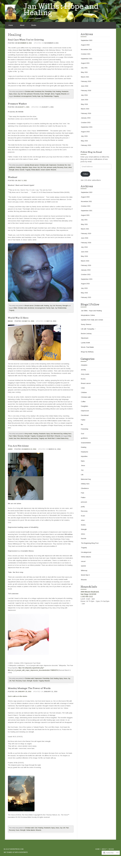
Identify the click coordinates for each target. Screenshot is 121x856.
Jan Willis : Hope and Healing (91, 311)
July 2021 (84, 68)
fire (43, 91)
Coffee (83, 401)
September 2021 (86, 59)
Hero (18, 438)
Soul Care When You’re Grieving (26, 40)
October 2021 (85, 54)
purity (54, 167)
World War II (50, 436)
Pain (25, 94)
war (46, 438)
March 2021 (85, 77)
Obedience (85, 488)
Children (84, 392)
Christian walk (29, 91)
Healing (58, 91)
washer (47, 170)
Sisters (83, 525)
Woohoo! (12, 178)
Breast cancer (34, 165)
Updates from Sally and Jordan (92, 320)
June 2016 (84, 100)
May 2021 (84, 72)
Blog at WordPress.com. (14, 849)
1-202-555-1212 (87, 596)
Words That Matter (87, 347)
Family (34, 96)
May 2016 (84, 104)
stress (52, 94)
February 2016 (86, 113)
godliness (12, 167)
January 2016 (85, 118)
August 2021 (85, 63)
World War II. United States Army (58, 438)
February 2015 (86, 145)
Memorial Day (58, 433)
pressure (30, 94)
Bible (15, 308)
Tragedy (57, 94)
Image (10, 321)
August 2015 (85, 132)
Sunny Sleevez (86, 324)
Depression (52, 165)
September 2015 (86, 127)
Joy (19, 94)
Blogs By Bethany (87, 352)
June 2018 (84, 86)
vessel (43, 170)
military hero (67, 433)
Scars (42, 94)
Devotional (38, 91)
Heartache (65, 91)
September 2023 (86, 40)
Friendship (48, 91)
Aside (10, 449)
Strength (47, 94)
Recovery (36, 94)
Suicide (22, 170)
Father (83, 420)
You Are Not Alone (18, 446)
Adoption (84, 365)
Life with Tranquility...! (88, 329)
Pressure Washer (17, 104)
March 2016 (85, 109)
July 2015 (84, 136)
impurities (25, 167)
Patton (15, 436)
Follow (85, 174)
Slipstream (84, 338)
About (22, 25)
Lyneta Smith (85, 343)
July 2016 (84, 95)
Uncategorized (41, 436)
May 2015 (84, 141)
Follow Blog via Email (91, 152)
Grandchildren (86, 443)
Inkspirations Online (88, 315)
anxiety (27, 165)
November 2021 (86, 49)
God (53, 91)
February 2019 (86, 81)
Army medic (28, 433)
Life (21, 94)
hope (38, 96)
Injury (10, 94)
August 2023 (85, 45)
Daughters (84, 406)
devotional (17, 96)
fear (15, 438)
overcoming (34, 438)
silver (70, 167)
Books (33, 25)
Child (83, 388)
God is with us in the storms (17, 696)
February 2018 (86, 90)
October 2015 (85, 122)
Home (11, 25)
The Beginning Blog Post (89, 543)
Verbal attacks (35, 170)
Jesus (15, 94)
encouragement (26, 96)
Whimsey (84, 570)
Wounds (63, 94)
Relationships (48, 96)
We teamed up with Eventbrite (16, 852)
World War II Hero (18, 318)
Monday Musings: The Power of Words (29, 689)
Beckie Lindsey (86, 333)
